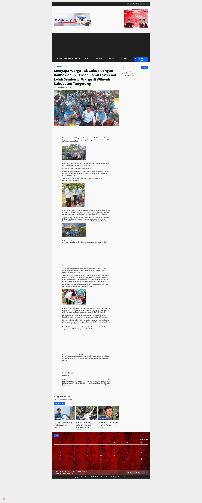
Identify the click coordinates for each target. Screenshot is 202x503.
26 (87, 459)
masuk (61, 399)
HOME (59, 58)
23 (141, 456)
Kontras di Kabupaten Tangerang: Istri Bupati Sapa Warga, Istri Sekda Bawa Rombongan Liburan (86, 413)
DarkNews (118, 477)
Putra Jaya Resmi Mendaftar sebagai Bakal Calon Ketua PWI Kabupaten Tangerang (64, 413)
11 (74, 453)
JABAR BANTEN (87, 59)
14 (114, 453)
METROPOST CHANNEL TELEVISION (79, 471)
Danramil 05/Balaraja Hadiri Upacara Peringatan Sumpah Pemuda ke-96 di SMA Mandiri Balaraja (73, 382)
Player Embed (70, 473)
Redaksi (56, 471)
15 (127, 453)
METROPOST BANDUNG (110, 59)
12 (87, 453)
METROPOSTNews (60, 87)
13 (101, 453)
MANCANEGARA (68, 58)
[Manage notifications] (4, 499)
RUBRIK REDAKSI (125, 59)
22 (127, 456)
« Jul (55, 467)
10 (60, 453)
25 (74, 459)
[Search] (132, 59)
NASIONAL (78, 58)
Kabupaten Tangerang (58, 66)
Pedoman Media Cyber (64, 471)
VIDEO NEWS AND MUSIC (60, 473)
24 (60, 459)
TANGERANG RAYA (98, 59)
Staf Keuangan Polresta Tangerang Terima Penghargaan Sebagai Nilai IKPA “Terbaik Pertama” (98, 382)
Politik (65, 66)
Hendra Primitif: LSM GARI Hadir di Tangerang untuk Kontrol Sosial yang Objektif (108, 413)
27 (101, 459)
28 (114, 459)
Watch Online (141, 59)
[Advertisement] (101, 45)
